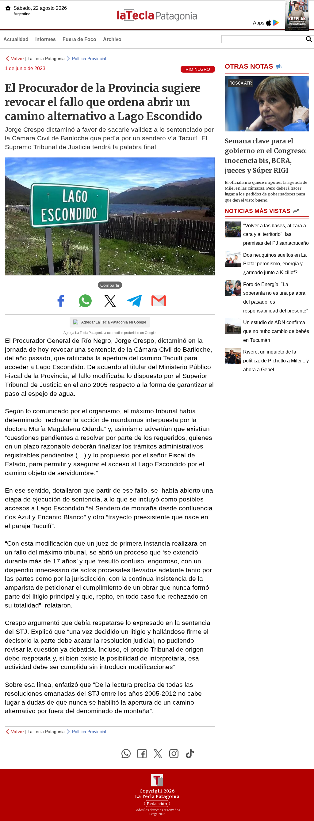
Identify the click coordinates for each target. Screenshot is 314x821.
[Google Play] (276, 23)
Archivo (112, 39)
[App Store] (269, 23)
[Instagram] (174, 753)
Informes (45, 39)
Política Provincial (89, 58)
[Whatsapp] (126, 753)
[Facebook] (142, 753)
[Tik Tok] (190, 753)
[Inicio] (8, 8)
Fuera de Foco (79, 39)
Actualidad (16, 39)
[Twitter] (158, 753)
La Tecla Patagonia (46, 58)
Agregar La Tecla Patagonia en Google (113, 322)
